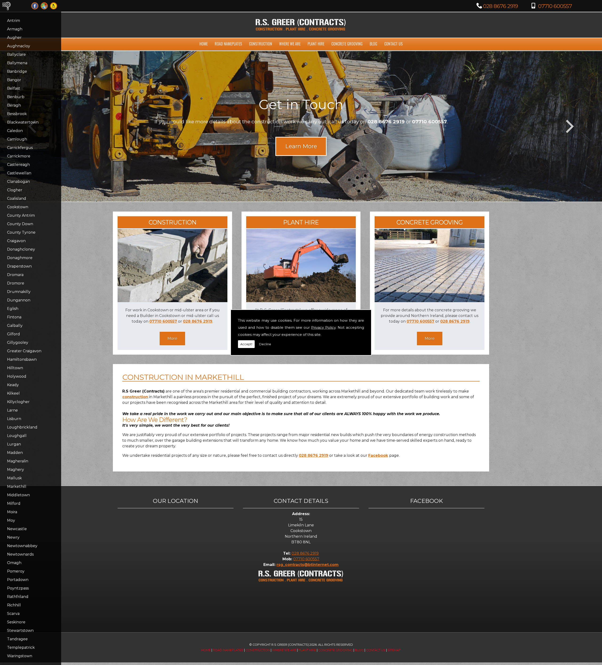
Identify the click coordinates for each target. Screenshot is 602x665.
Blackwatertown (23, 122)
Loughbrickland (22, 427)
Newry (13, 537)
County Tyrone (21, 232)
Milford (13, 503)
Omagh (14, 563)
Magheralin (17, 461)
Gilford (13, 334)
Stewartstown (20, 630)
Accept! (246, 344)
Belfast (13, 88)
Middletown (18, 495)
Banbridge (17, 71)
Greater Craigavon (24, 351)
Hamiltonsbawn (22, 359)
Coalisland (16, 198)
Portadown (17, 579)
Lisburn (14, 419)
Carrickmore (18, 156)
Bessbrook (17, 114)
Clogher (14, 190)
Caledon (15, 130)
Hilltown (15, 368)
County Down (20, 224)
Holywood (16, 376)
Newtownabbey (22, 546)
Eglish (12, 308)
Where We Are (290, 44)
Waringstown (19, 656)
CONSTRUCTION (172, 222)
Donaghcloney (21, 249)
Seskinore (16, 622)
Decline (265, 344)
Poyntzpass (18, 588)
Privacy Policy (323, 327)
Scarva (13, 613)
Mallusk (14, 478)
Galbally (15, 325)
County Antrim (21, 215)
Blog (373, 44)
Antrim (13, 20)
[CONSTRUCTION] (172, 301)
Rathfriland (17, 596)
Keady (13, 385)
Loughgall (17, 435)
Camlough (17, 139)
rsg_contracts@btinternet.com (308, 564)
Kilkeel (13, 393)
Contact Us (393, 44)
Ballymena (17, 63)
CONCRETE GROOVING (429, 222)
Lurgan (14, 444)
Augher (14, 37)
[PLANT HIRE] (301, 301)
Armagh (14, 29)
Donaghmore (19, 258)
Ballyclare (16, 54)
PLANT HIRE (301, 222)
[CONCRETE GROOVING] (429, 301)
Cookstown (17, 207)
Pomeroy (15, 571)
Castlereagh (18, 164)
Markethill (16, 486)
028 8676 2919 (500, 6)
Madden (15, 452)
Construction (260, 44)
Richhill (14, 605)
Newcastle (17, 529)
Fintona (14, 317)
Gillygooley (17, 342)
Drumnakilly (19, 291)
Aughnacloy (18, 46)
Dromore (15, 283)
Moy (11, 520)
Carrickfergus (20, 147)
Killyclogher (18, 402)
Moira (12, 512)
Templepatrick (21, 647)
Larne (12, 410)
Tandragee (17, 639)
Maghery (15, 469)
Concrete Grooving (347, 44)
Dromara (15, 274)
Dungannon (18, 300)
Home (203, 44)
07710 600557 (555, 6)
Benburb (15, 97)
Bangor (14, 80)
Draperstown (19, 266)
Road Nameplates (228, 44)
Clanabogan (18, 181)
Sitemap (394, 650)
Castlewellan (19, 173)
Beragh (14, 105)
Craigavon (16, 241)
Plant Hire (316, 44)
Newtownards (20, 554)
